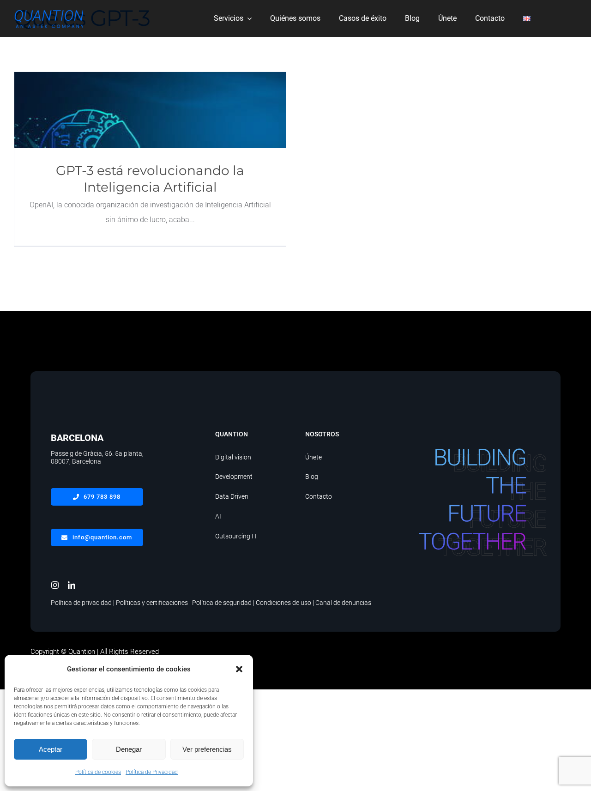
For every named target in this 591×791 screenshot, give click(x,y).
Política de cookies (98, 772)
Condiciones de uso (283, 602)
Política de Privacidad (152, 772)
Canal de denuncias (343, 602)
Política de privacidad (81, 602)
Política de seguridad (222, 602)
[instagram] (55, 585)
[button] (239, 669)
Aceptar (50, 749)
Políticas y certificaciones (152, 602)
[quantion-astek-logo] (48, 10)
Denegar (129, 749)
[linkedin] (71, 585)
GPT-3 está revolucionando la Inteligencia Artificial (150, 110)
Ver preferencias (207, 749)
